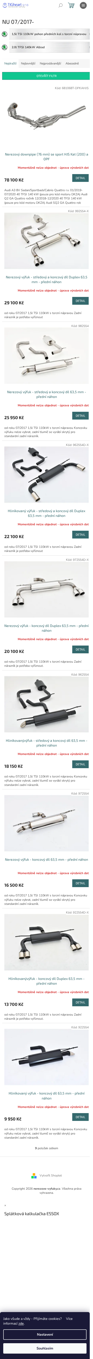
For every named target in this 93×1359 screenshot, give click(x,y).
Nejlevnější (28, 63)
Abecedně (72, 63)
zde (21, 1323)
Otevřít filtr (47, 76)
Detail (80, 178)
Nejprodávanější (50, 63)
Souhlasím (45, 1348)
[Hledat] (60, 5)
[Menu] (83, 5)
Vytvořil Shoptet (51, 1175)
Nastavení (45, 1334)
